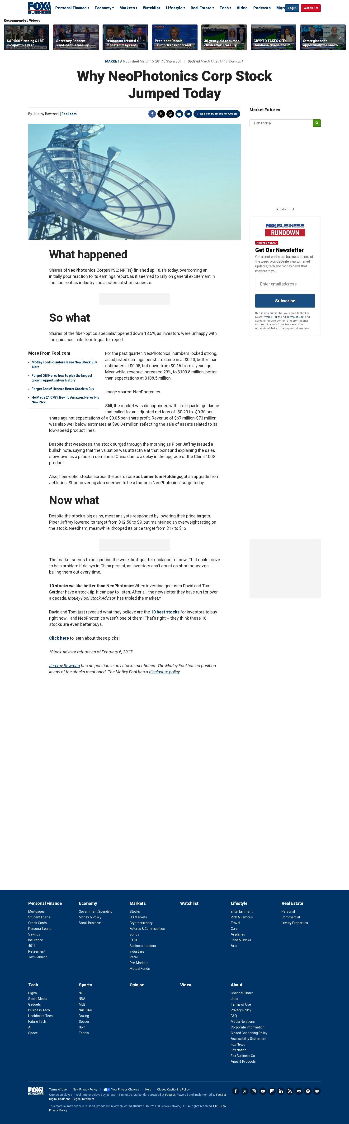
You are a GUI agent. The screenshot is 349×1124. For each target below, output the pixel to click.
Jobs (234, 999)
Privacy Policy (271, 316)
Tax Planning (37, 957)
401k (32, 946)
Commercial (291, 917)
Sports (85, 984)
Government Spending (96, 911)
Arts (234, 946)
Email (188, 114)
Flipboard (272, 1091)
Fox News (238, 1044)
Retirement (36, 951)
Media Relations (243, 1021)
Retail (134, 957)
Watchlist (151, 8)
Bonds (134, 934)
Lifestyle (174, 8)
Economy (103, 8)
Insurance (35, 940)
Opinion (137, 984)
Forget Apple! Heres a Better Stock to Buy (63, 389)
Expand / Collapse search (280, 8)
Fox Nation (238, 1050)
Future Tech (37, 1021)
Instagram (254, 1091)
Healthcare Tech (40, 1016)
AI (29, 1027)
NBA (82, 999)
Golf (82, 1027)
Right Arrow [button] (340, 37)
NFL (81, 993)
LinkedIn (281, 1091)
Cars (234, 929)
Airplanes (238, 934)
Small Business (90, 923)
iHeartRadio (317, 1091)
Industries (137, 951)
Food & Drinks (241, 940)
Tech (224, 8)
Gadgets (34, 1004)
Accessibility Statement (248, 1039)
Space (33, 1033)
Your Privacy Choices (125, 1089)
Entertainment (242, 911)
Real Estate (201, 8)
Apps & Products (243, 1061)
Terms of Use (295, 316)
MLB (82, 1004)
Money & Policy (90, 917)
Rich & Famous (242, 917)
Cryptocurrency (141, 923)
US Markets (138, 917)
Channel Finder (242, 993)
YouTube (263, 1091)
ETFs (133, 940)
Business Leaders (143, 946)
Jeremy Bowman (64, 665)
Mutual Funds (140, 968)
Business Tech (39, 1010)
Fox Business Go (243, 1056)
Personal (288, 911)
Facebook (152, 114)
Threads (170, 114)
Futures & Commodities (147, 929)
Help (148, 1089)
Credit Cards (37, 923)
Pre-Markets (139, 963)
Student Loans (39, 917)
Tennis (84, 1033)
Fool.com (69, 114)
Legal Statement (83, 1099)
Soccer (84, 1021)
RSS (290, 1091)
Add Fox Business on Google (218, 113)
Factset (170, 1094)
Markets (127, 8)
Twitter (161, 114)
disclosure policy (164, 671)
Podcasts (262, 8)
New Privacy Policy (85, 1089)
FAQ (234, 1016)
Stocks (135, 911)
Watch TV (311, 8)
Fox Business (39, 8)
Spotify (308, 1091)
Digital (33, 993)
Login (292, 8)
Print (179, 114)
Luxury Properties (295, 923)
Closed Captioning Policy (249, 1033)
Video (242, 8)
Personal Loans (39, 929)
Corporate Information (247, 1027)
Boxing (84, 1016)
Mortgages (36, 911)
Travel (235, 923)
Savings (34, 934)
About (236, 984)
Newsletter (299, 1091)
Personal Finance (71, 8)
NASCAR (85, 1010)
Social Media (37, 999)
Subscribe (285, 300)
